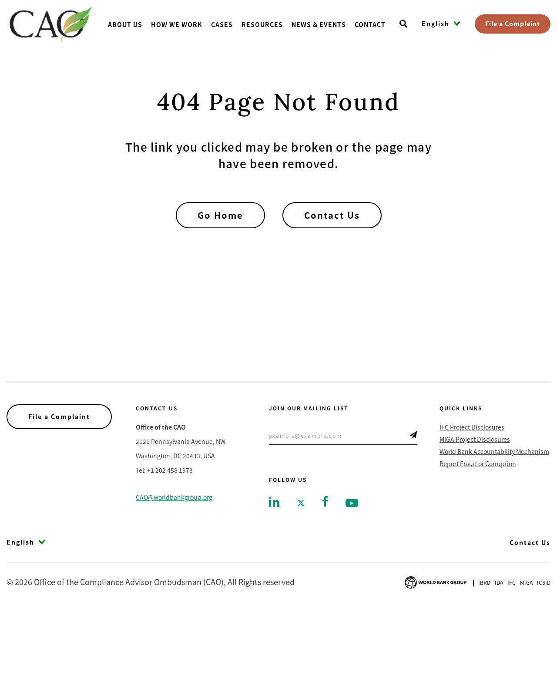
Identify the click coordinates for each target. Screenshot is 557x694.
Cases (222, 24)
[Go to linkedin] (274, 501)
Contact (370, 24)
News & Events (319, 24)
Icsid (543, 582)
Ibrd (484, 582)
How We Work (176, 24)
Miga (526, 582)
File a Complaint (512, 23)
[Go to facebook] (325, 500)
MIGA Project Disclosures (475, 439)
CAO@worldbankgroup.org (174, 497)
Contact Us (332, 215)
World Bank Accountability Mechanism (494, 451)
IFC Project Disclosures (472, 427)
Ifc (511, 582)
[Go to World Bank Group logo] (435, 581)
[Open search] (403, 24)
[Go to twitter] (301, 502)
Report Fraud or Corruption (478, 463)
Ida (499, 582)
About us (125, 24)
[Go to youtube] (352, 502)
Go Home (220, 215)
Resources (262, 24)
